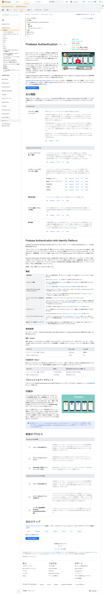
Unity (67, 162)
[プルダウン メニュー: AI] (17, 10)
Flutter (55, 531)
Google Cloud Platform (66, 584)
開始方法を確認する (32, 88)
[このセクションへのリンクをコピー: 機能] (31, 271)
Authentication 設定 (69, 302)
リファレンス (38, 10)
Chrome (49, 584)
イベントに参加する (53, 576)
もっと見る (37, 2)
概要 (3, 10)
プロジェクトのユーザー (35, 526)
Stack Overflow (78, 568)
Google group (78, 571)
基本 (8, 10)
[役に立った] (91, 14)
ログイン (101, 2)
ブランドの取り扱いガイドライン (83, 576)
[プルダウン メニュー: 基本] (11, 10)
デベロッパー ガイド (27, 566)
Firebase (28, 14)
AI (14, 10)
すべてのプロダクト (80, 584)
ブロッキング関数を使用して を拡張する (61, 286)
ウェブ (57, 141)
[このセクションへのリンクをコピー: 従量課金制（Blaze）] (41, 360)
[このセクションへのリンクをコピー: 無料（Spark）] (37, 338)
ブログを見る (52, 566)
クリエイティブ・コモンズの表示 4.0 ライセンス (55, 552)
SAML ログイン (49, 293)
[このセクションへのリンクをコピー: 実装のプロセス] (44, 434)
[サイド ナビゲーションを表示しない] (18, 591)
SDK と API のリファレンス (29, 568)
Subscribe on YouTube (54, 573)
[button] (9, 24)
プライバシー (31, 590)
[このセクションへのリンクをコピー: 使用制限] (35, 329)
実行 (29, 10)
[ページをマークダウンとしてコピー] (64, 44)
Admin (79, 531)
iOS (46, 141)
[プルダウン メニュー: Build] (20, 2)
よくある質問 (78, 578)
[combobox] (56, 1)
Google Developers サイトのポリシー (48, 554)
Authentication (21, 7)
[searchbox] (10, 15)
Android (51, 141)
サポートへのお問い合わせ (81, 566)
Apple (51, 279)
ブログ (83, 2)
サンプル (46, 10)
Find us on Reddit (53, 568)
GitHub (24, 576)
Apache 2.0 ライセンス (91, 552)
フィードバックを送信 (87, 18)
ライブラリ (25, 573)
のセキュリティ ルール (62, 425)
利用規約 (25, 590)
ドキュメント (26, 2)
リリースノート (78, 573)
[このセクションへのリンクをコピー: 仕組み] (34, 391)
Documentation (7, 7)
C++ (63, 162)
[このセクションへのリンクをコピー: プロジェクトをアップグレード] (55, 380)
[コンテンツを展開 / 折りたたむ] (37, 18)
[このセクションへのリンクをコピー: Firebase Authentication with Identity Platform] (79, 241)
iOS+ (29, 531)
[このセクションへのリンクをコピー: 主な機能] (37, 94)
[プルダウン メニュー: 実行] (32, 10)
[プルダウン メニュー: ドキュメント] (32, 2)
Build (17, 2)
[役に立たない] (93, 14)
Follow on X (51, 571)
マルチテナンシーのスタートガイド (73, 313)
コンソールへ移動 (92, 2)
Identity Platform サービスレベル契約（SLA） (76, 316)
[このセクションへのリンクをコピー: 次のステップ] (41, 522)
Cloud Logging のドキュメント (73, 306)
